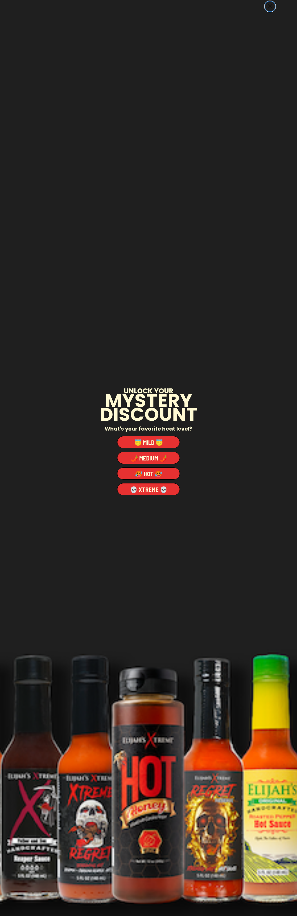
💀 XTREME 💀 (148, 489)
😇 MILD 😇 (148, 442)
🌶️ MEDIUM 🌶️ (149, 458)
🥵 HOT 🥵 (148, 473)
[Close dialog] (270, 6)
